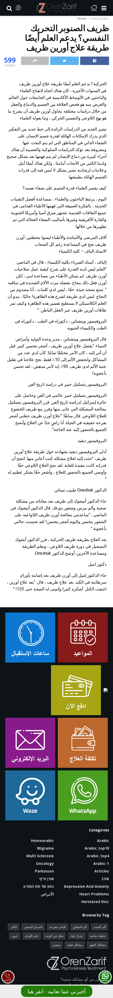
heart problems (94, 893)
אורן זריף (46, 878)
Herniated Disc (95, 901)
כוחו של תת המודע (38, 886)
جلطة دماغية (98, 936)
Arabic (103, 840)
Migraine (45, 848)
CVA (105, 878)
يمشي (56, 945)
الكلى (13, 927)
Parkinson (44, 871)
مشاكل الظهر (97, 945)
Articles (101, 871)
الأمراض (47, 893)
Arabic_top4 (98, 855)
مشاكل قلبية (74, 945)
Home (81, 18)
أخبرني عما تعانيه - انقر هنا (57, 991)
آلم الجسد (100, 927)
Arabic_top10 (97, 848)
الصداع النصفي (33, 927)
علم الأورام (31, 936)
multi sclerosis (40, 855)
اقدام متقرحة (57, 927)
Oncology (45, 863)
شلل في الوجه (54, 936)
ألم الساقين (79, 927)
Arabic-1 (101, 863)
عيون (15, 936)
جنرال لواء (76, 936)
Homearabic (99, 18)
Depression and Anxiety (86, 886)
